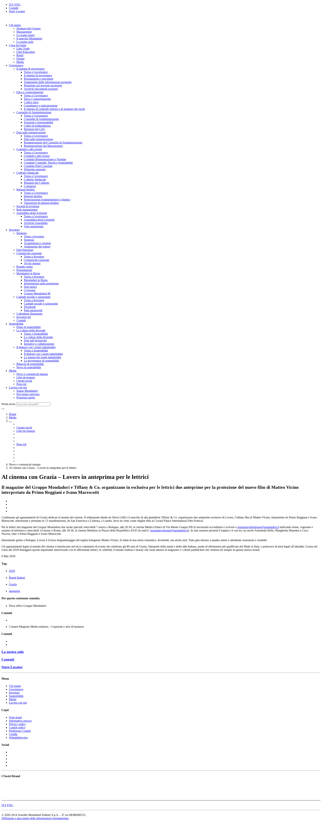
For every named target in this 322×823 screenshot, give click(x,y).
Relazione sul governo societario (43, 85)
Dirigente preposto (35, 169)
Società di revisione (27, 206)
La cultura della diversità (30, 330)
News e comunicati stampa (32, 374)
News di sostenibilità (28, 367)
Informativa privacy (20, 720)
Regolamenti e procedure (38, 78)
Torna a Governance (36, 72)
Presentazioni (24, 270)
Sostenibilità (16, 323)
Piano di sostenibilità (28, 327)
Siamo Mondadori (27, 390)
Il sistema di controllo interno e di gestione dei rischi (54, 109)
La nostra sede (24, 41)
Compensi (30, 186)
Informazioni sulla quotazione (41, 283)
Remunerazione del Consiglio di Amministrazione (53, 142)
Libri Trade (23, 48)
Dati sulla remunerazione (31, 132)
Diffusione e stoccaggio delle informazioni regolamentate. (35, 818)
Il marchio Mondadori (29, 38)
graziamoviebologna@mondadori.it (258, 527)
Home (12, 414)
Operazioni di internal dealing (41, 202)
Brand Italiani (17, 577)
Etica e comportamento (29, 92)
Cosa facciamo (17, 45)
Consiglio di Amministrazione (33, 112)
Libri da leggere (25, 377)
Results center (24, 266)
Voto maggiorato (33, 226)
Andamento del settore (37, 246)
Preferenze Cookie (20, 730)
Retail (19, 55)
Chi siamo (15, 25)
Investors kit (23, 317)
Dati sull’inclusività (35, 340)
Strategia (21, 233)
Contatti (13, 8)
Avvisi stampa (32, 263)
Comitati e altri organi (29, 149)
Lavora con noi (18, 387)
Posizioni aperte (25, 397)
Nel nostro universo (28, 394)
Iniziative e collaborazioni (39, 343)
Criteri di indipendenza (37, 125)
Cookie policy (17, 727)
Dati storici (30, 286)
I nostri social (24, 380)
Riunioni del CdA (34, 129)
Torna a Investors (34, 236)
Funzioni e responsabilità (38, 122)
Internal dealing (25, 189)
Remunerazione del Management (43, 145)
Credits (13, 734)
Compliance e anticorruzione (41, 105)
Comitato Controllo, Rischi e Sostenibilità (48, 162)
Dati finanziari (24, 249)
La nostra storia (25, 35)
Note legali (15, 717)
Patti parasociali (33, 310)
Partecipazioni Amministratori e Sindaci (47, 199)
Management (24, 31)
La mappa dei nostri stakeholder (42, 357)
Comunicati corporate (29, 253)
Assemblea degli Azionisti (31, 213)
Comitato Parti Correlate (38, 166)
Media (20, 62)
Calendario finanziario (29, 313)
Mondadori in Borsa (28, 273)
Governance (16, 65)
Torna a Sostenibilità (36, 333)
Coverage (29, 290)
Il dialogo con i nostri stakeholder (36, 347)
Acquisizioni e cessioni (37, 243)
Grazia (13, 584)
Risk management (26, 209)
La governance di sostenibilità (41, 360)
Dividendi (30, 307)
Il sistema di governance (30, 68)
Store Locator (17, 11)
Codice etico (31, 102)
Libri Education (25, 51)
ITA (11, 4)
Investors (14, 229)
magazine (14, 591)
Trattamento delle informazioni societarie (48, 82)
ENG (17, 4)
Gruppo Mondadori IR (37, 293)
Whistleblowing (18, 737)
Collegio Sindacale (27, 172)
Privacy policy (17, 724)
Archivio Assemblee (36, 223)
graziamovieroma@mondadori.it (169, 530)
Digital (20, 58)
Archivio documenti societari (41, 88)
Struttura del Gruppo (28, 28)
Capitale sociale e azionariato (33, 296)
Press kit (21, 384)
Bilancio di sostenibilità (30, 364)
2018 (12, 570)
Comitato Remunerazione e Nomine (45, 159)
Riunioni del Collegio (36, 182)
